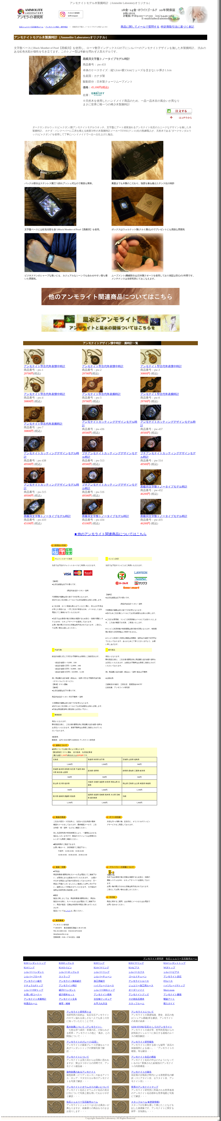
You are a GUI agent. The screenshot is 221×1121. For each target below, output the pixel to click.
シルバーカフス (136, 972)
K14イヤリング (101, 967)
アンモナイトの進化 (141, 1072)
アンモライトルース (139, 981)
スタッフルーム (136, 1003)
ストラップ (64, 976)
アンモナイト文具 (68, 999)
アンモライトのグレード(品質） (82, 1042)
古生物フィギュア (103, 999)
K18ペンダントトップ (35, 963)
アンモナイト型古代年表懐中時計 (44, 366)
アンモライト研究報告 (142, 1042)
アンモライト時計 (68, 985)
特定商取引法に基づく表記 (177, 26)
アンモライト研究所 (153, 958)
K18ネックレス (66, 963)
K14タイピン (65, 967)
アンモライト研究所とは (78, 1011)
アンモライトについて (142, 1011)
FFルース (168, 981)
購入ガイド (169, 1003)
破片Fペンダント (67, 990)
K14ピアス (134, 967)
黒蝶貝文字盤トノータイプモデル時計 (163, 486)
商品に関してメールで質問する (140, 26)
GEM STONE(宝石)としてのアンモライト (151, 1026)
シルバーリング (101, 972)
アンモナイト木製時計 (35, 999)
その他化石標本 (136, 999)
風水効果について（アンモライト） (84, 1026)
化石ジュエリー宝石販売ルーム (31, 27)
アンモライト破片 (33, 981)
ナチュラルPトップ (33, 985)
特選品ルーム (30, 1003)
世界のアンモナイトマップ (144, 1087)
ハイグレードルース (104, 985)
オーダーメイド (136, 990)
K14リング (29, 967)
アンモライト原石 (172, 976)
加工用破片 (99, 981)
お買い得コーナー (33, 994)
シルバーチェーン (103, 976)
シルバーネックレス (69, 972)
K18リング (99, 963)
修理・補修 (64, 1003)
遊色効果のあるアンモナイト (81, 1072)
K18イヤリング (136, 963)
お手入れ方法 (100, 1003)
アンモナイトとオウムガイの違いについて (87, 1087)
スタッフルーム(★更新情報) (145, 1102)
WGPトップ (169, 967)
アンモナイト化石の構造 (143, 1057)
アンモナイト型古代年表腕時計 (101, 394)
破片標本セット (67, 994)
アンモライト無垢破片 (70, 981)
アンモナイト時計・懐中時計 (56, 27)
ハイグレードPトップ (174, 985)
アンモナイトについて (77, 1057)
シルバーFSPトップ (33, 990)
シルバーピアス (171, 972)
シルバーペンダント (34, 972)
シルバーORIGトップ (104, 990)
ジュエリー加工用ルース (141, 985)
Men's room (169, 990)
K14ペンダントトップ (174, 963)
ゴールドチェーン (138, 976)
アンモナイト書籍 (172, 994)
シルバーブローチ (33, 976)
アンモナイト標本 (103, 994)
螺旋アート (169, 999)
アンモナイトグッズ (139, 994)
